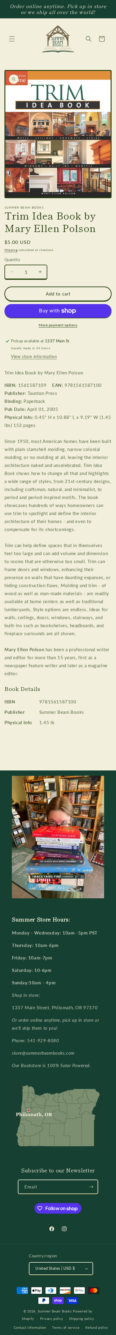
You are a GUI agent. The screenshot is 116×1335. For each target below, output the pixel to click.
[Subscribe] (91, 1187)
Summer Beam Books (55, 1311)
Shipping (11, 250)
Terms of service (65, 1327)
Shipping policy (81, 1318)
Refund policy (96, 1327)
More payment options (58, 325)
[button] (11, 38)
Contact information (30, 1327)
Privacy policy (51, 1318)
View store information (34, 356)
